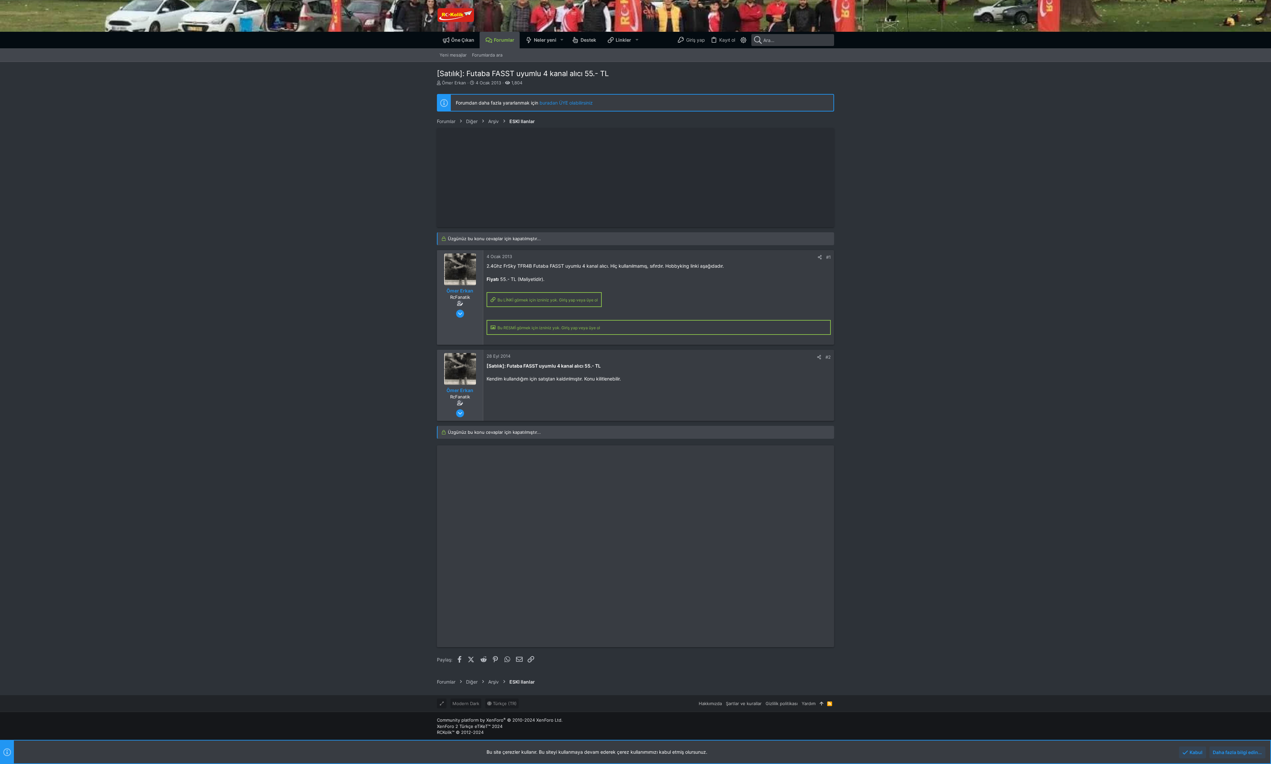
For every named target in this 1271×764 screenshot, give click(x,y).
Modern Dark (465, 703)
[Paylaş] (820, 257)
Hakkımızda (710, 703)
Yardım (809, 703)
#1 (828, 257)
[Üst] (821, 703)
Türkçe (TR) (504, 703)
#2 (828, 357)
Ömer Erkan (454, 82)
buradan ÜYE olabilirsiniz (566, 103)
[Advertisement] (635, 177)
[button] (561, 40)
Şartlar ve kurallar (744, 703)
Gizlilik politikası (782, 703)
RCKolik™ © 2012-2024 (460, 732)
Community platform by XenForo (500, 720)
